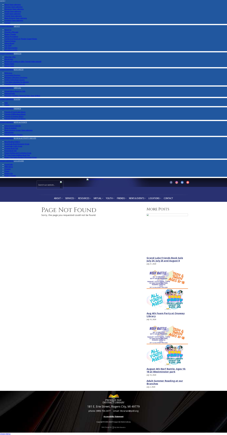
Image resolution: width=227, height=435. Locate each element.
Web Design (106, 427)
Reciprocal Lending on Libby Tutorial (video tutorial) (23, 61)
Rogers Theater (10, 176)
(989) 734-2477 (103, 410)
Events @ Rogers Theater (14, 135)
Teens (7, 105)
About (17, 26)
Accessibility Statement (113, 416)
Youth (17, 99)
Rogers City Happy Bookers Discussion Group (21, 157)
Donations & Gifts (11, 50)
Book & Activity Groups (25, 138)
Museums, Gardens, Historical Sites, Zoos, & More (22, 96)
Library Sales (9, 66)
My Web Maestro (120, 427)
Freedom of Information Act (15, 84)
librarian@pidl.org (129, 410)
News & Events (20, 122)
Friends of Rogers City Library (15, 119)
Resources (18, 69)
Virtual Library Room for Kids (15, 91)
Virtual (17, 88)
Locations (19, 161)
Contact (7, 23)
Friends (17, 108)
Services (17, 53)
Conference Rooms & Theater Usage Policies (21, 39)
